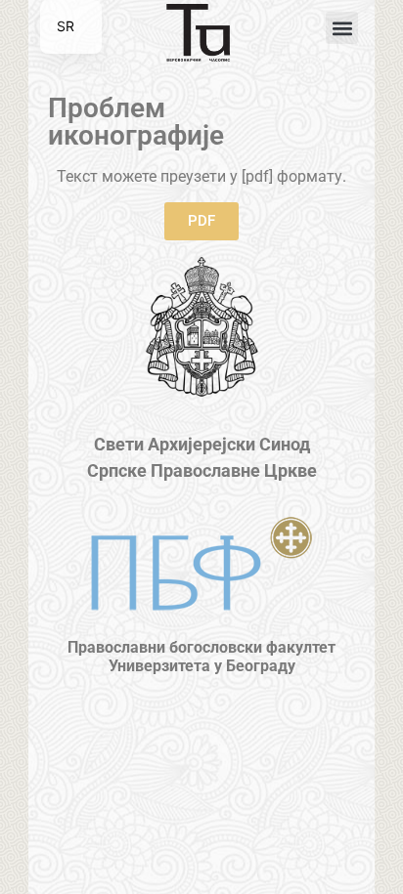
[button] (342, 28)
